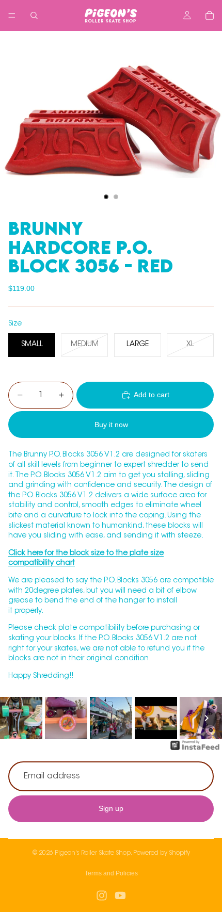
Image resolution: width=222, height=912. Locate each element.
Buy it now (111, 424)
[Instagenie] (195, 750)
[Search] (34, 15)
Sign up (111, 808)
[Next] (206, 718)
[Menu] (12, 15)
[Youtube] (120, 895)
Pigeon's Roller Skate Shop (93, 853)
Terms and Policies (111, 873)
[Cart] (209, 15)
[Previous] (15, 718)
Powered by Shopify (161, 853)
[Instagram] (102, 895)
